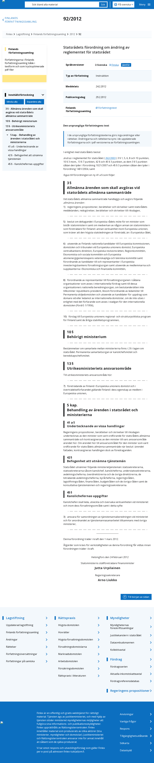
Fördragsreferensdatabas (124, 681)
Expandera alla (34, 101)
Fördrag (116, 659)
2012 (72, 34)
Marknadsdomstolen (70, 654)
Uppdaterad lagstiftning (19, 625)
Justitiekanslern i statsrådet (125, 635)
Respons (125, 728)
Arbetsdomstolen (68, 661)
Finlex (9, 34)
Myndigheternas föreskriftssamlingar (122, 626)
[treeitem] (24, 112)
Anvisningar (126, 714)
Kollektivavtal (117, 649)
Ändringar (11, 639)
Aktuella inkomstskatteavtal (126, 674)
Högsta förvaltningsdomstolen (75, 639)
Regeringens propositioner (129, 691)
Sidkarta (124, 743)
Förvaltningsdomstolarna (72, 646)
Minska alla (12, 101)
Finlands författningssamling (21, 19)
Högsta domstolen (68, 625)
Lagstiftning (23, 34)
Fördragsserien (119, 666)
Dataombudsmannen (122, 642)
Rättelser (11, 646)
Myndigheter (119, 618)
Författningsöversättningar (21, 654)
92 (80, 34)
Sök (103, 4)
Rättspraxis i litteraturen (72, 675)
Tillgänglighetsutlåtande (134, 736)
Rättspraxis (66, 618)
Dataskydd (126, 750)
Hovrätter (63, 632)
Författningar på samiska (20, 661)
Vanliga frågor (128, 721)
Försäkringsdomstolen (71, 668)
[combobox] (62, 5)
